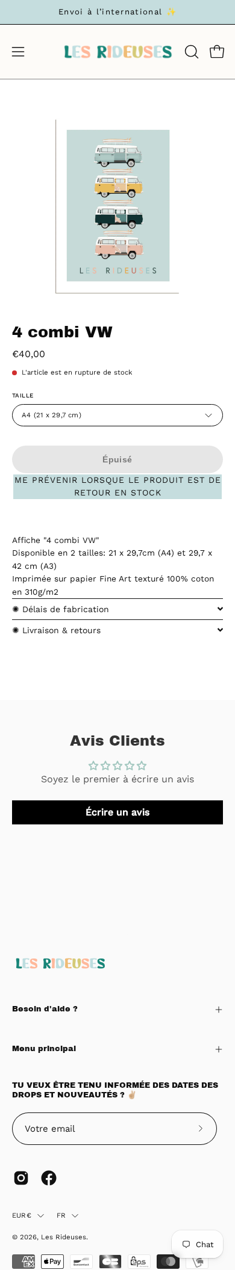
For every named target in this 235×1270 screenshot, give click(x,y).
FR (61, 1215)
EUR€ (21, 1215)
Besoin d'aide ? (45, 1009)
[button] (190, 51)
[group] (117, 12)
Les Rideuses (63, 1237)
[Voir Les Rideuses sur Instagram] (21, 1178)
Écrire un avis (117, 812)
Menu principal (44, 1049)
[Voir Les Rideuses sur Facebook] (49, 1178)
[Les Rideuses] (118, 52)
